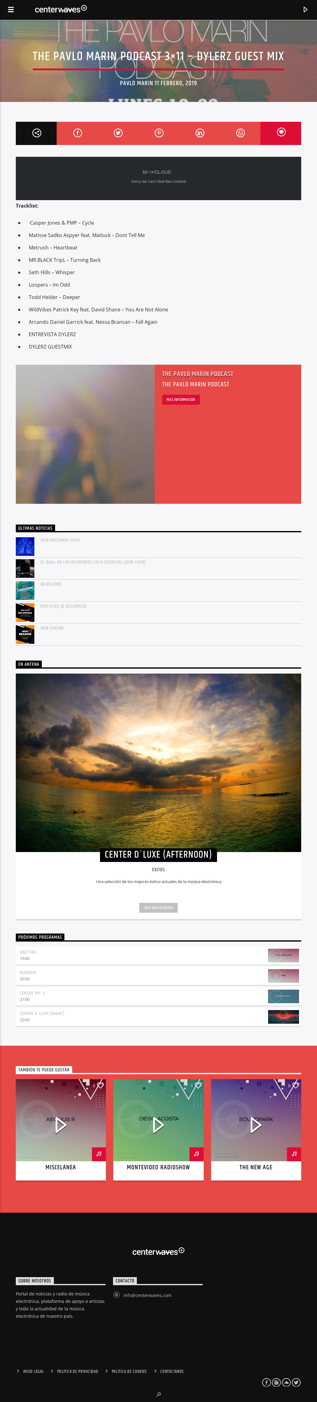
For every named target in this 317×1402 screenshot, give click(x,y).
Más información (181, 400)
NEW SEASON (52, 628)
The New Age (256, 1167)
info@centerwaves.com (148, 1295)
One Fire (28, 952)
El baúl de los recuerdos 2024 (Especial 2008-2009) (93, 562)
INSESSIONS (51, 584)
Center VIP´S (32, 993)
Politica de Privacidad (77, 1371)
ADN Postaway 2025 (60, 540)
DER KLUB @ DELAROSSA (64, 606)
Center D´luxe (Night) (42, 1013)
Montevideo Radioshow (158, 1167)
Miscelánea (61, 1167)
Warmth (28, 973)
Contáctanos (172, 1371)
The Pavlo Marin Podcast (197, 374)
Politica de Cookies (129, 1371)
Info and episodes (158, 908)
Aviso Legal (33, 1371)
